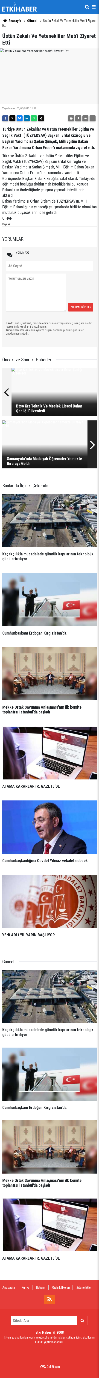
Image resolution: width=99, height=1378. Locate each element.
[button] (78, 118)
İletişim (41, 1287)
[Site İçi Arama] (87, 6)
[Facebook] (5, 118)
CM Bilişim (53, 1367)
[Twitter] (12, 118)
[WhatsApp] (34, 118)
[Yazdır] (71, 118)
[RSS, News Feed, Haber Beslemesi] (49, 1299)
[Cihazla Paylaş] (41, 118)
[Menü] (93, 6)
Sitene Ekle (83, 1287)
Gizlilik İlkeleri (61, 1287)
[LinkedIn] (27, 118)
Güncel (32, 21)
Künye (25, 1287)
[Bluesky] (20, 118)
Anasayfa (14, 21)
